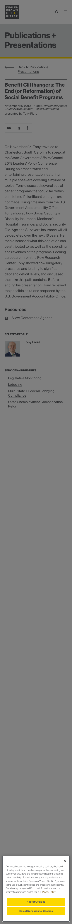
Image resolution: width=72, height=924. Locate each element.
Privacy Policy (49, 892)
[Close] (65, 861)
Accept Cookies (36, 901)
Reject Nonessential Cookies (36, 911)
